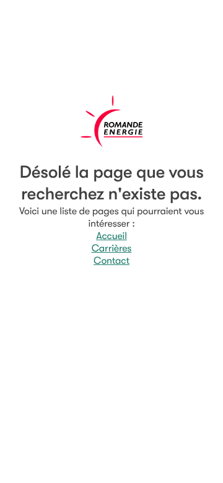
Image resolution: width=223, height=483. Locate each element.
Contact (111, 260)
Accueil (111, 236)
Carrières (112, 248)
